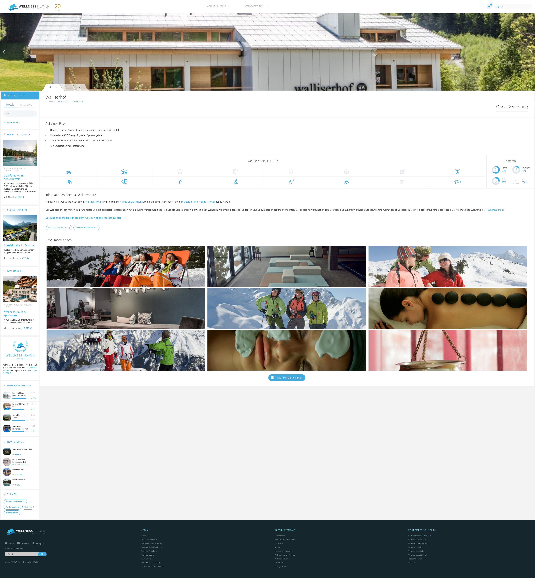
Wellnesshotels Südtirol (417, 555)
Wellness (28, 507)
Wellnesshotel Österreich (86, 228)
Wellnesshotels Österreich (418, 543)
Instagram (39, 544)
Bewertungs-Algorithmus (285, 539)
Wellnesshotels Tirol (416, 547)
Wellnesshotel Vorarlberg (59, 228)
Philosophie (279, 562)
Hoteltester (279, 543)
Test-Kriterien (280, 536)
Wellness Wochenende (15, 502)
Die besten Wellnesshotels (151, 543)
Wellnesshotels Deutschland (419, 536)
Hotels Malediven (415, 559)
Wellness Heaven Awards (285, 555)
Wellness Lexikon (148, 555)
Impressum (145, 566)
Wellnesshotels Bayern (417, 539)
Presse (143, 536)
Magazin (278, 547)
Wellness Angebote (149, 551)
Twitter (11, 544)
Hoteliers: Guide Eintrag (150, 562)
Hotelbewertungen (254, 6)
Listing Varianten (281, 566)
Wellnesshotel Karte (149, 539)
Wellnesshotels (217, 6)
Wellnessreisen (12, 513)
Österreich (78, 102)
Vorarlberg (64, 102)
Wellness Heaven (281, 559)
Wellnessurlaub (496, 209)
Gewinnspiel (146, 559)
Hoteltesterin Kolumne (284, 551)
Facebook (25, 544)
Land (8, 113)
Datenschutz (158, 566)
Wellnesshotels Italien (416, 551)
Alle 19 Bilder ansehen (289, 377)
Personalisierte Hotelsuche (152, 547)
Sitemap (411, 562)
